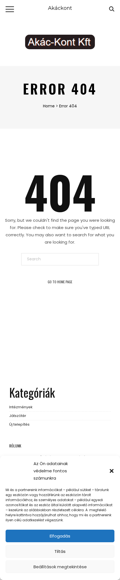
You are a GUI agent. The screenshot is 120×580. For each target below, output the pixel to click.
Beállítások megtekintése (60, 567)
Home (49, 106)
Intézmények (21, 407)
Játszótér (17, 415)
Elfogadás (60, 536)
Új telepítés (19, 424)
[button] (111, 471)
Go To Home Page (60, 281)
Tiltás (60, 551)
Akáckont (60, 8)
